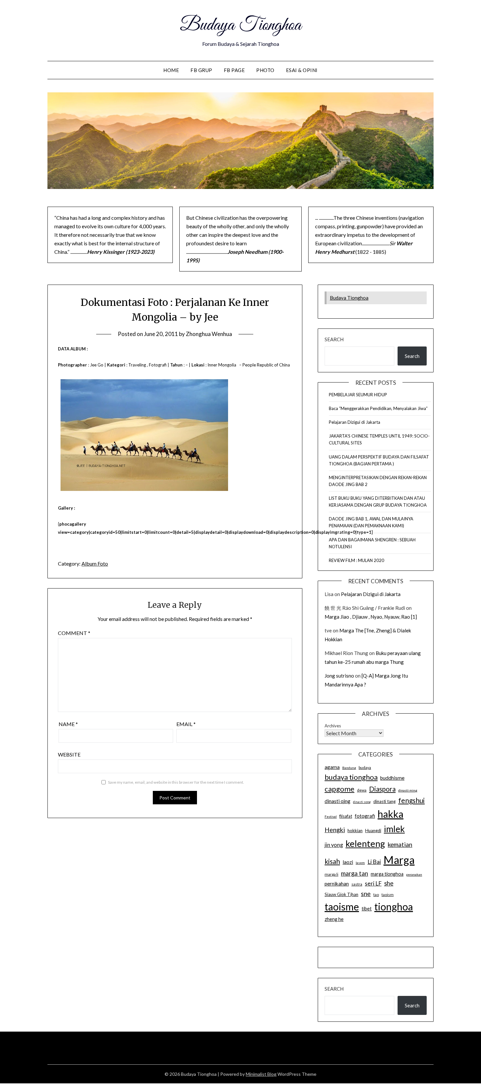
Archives (333, 725)
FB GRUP (201, 70)
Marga (399, 859)
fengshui (411, 800)
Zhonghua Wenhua (209, 333)
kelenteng (365, 843)
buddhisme (392, 778)
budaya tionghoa (351, 777)
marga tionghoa (387, 874)
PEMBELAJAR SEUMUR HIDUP (358, 394)
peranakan (414, 874)
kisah (332, 861)
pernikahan (337, 884)
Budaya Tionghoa (240, 25)
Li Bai (374, 861)
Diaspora (382, 789)
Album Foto (94, 563)
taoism (388, 894)
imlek (394, 829)
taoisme (342, 906)
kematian (400, 844)
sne (366, 893)
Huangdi (373, 830)
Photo (265, 70)
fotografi (365, 816)
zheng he (334, 919)
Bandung (349, 768)
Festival (331, 816)
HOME (171, 70)
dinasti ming (407, 790)
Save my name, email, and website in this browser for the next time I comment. (176, 782)
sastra (356, 884)
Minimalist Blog (261, 1074)
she (388, 883)
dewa (361, 790)
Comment (74, 633)
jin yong (334, 845)
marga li (331, 874)
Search (334, 339)
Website (69, 754)
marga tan (354, 873)
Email (186, 724)
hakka (390, 814)
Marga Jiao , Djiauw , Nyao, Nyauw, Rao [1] (371, 617)
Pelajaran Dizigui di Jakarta (354, 422)
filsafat (345, 816)
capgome (339, 788)
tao (376, 894)
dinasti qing (337, 801)
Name (68, 724)
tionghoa (393, 906)
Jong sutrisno (339, 676)
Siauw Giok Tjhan (341, 894)
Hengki (335, 829)
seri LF (373, 883)
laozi (348, 862)
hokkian (355, 830)
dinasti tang (384, 801)
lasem (360, 863)
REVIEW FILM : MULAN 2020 (356, 560)
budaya (365, 767)
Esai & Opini (302, 70)
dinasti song (362, 802)
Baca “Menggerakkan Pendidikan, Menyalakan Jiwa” (378, 408)
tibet (367, 908)
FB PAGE (234, 70)
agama (332, 767)
